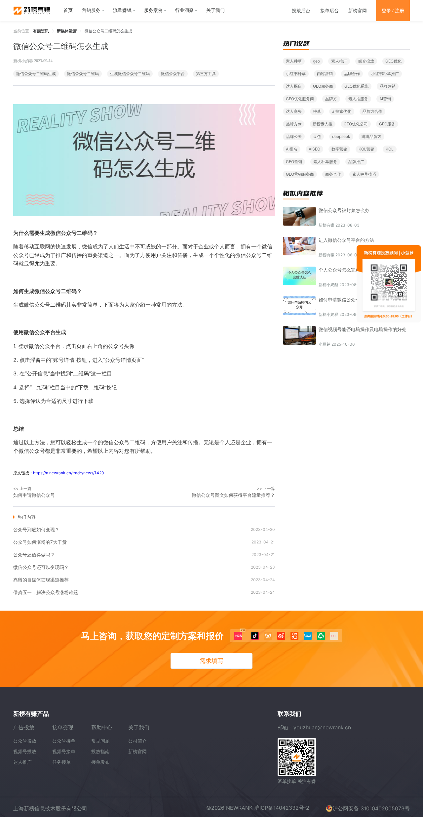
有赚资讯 (41, 30)
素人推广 (339, 61)
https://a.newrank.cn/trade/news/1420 (68, 472)
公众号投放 (24, 741)
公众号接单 (63, 741)
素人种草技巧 (364, 174)
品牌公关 (294, 136)
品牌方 (331, 98)
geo (316, 61)
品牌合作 (352, 73)
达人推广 (22, 762)
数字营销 (339, 149)
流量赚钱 (122, 10)
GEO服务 (387, 123)
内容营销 (325, 73)
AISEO (314, 149)
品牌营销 (388, 86)
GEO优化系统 (356, 86)
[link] (41, 30)
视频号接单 (63, 751)
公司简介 (137, 741)
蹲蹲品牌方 (371, 136)
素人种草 (294, 61)
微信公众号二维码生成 (36, 73)
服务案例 (153, 10)
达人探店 (294, 86)
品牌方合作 (372, 111)
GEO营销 (294, 161)
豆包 (317, 136)
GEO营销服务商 (300, 174)
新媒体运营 (67, 30)
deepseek (341, 136)
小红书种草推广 (385, 73)
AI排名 (291, 149)
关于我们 (215, 10)
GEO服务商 (323, 86)
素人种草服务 (325, 161)
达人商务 (294, 111)
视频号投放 (24, 751)
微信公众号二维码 (83, 73)
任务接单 (61, 762)
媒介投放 (366, 61)
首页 (68, 10)
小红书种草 (296, 73)
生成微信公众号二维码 (130, 73)
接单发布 (100, 762)
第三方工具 (206, 73)
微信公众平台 (173, 73)
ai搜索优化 (341, 111)
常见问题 (100, 741)
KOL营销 (366, 149)
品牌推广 (356, 161)
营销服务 (91, 10)
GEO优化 (393, 61)
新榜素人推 (322, 123)
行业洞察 (184, 10)
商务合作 (333, 174)
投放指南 (100, 751)
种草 (317, 111)
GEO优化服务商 (300, 98)
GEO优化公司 (356, 123)
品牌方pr (293, 123)
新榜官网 (357, 10)
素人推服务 (358, 98)
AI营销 (385, 98)
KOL (390, 149)
